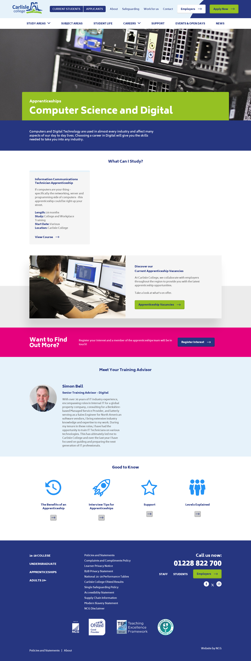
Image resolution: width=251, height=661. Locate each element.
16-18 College (40, 555)
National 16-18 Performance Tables (106, 576)
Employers (188, 9)
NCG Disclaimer (94, 608)
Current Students (66, 9)
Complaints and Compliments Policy (107, 560)
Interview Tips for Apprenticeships (101, 506)
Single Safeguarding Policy (101, 587)
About (114, 9)
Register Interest (192, 342)
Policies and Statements (99, 555)
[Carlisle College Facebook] (207, 585)
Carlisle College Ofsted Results (103, 581)
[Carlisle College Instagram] (219, 585)
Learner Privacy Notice (98, 566)
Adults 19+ (37, 580)
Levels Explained (197, 504)
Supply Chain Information (100, 597)
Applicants (94, 9)
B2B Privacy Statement (98, 571)
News (220, 23)
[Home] (27, 9)
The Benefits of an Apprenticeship (53, 506)
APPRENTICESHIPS (43, 572)
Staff (163, 574)
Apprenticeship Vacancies (156, 304)
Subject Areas (72, 23)
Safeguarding (130, 9)
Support (157, 23)
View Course (44, 237)
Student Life (103, 23)
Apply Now (220, 9)
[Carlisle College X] (213, 585)
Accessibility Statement (99, 592)
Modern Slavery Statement (101, 603)
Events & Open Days (190, 23)
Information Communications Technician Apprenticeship (56, 181)
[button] (38, 23)
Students (180, 574)
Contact (168, 9)
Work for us (151, 9)
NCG (219, 648)
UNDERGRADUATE (42, 564)
